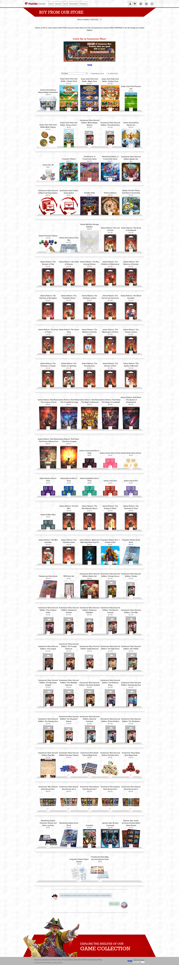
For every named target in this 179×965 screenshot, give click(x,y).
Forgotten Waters (69, 159)
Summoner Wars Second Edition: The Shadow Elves (110, 682)
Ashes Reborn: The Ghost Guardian (131, 296)
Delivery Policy (96, 959)
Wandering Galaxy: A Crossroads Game (110, 157)
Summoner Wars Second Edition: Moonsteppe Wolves (89, 122)
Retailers (83, 3)
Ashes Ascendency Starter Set (131, 123)
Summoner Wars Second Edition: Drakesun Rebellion (89, 610)
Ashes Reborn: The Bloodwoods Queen (89, 507)
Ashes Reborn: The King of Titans (48, 330)
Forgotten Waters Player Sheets (79, 860)
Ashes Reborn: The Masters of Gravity (89, 330)
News (51, 3)
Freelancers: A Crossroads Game (89, 157)
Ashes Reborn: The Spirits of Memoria (131, 364)
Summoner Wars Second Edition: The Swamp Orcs (48, 720)
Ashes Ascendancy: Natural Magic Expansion (48, 91)
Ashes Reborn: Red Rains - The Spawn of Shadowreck (131, 399)
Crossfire (89, 825)
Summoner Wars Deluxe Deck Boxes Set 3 (89, 787)
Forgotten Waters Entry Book (131, 541)
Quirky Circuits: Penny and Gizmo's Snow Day (131, 191)
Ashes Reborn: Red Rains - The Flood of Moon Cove (48, 440)
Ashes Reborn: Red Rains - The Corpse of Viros (48, 400)
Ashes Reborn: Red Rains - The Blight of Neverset (89, 400)
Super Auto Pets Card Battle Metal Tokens (48, 125)
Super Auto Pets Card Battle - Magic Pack (89, 80)
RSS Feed (86, 959)
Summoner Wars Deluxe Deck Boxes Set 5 (130, 787)
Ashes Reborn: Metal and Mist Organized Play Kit (89, 541)
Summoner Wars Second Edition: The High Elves (110, 647)
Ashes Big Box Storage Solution (89, 225)
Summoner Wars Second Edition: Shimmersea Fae (131, 683)
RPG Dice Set (68, 576)
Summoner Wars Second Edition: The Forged (48, 647)
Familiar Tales (89, 193)
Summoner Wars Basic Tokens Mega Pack (89, 754)
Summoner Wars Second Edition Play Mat (48, 754)
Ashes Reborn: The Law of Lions (110, 229)
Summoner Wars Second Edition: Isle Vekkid (131, 647)
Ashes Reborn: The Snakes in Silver (110, 507)
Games (58, 3)
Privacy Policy (67, 959)
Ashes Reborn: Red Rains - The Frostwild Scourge (69, 400)
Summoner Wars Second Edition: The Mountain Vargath (48, 682)
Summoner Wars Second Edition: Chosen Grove (110, 575)
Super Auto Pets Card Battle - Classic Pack (68, 80)
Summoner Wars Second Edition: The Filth (131, 611)
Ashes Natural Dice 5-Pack (68, 479)
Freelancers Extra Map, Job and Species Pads (100, 858)
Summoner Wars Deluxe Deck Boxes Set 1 (48, 787)
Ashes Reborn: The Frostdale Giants (68, 296)
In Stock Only (113, 73)
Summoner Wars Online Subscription (68, 191)
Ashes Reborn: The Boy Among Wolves (89, 263)
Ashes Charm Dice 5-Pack (110, 453)
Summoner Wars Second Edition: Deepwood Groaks (69, 610)
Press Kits (77, 959)
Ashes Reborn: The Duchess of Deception (48, 296)
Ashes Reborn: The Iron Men (68, 507)
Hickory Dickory (110, 193)
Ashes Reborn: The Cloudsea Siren (68, 541)
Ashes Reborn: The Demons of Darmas (131, 263)
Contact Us (46, 959)
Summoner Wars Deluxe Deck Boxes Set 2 (68, 787)
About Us (37, 959)
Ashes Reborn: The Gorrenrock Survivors (110, 296)
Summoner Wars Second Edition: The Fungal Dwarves (69, 646)
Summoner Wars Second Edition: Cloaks (131, 575)
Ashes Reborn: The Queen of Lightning (68, 364)
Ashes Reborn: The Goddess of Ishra (89, 296)
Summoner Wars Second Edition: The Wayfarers (131, 720)
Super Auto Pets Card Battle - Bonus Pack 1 (68, 123)
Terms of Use (56, 959)
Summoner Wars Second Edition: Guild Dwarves (89, 647)
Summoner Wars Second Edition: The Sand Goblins (89, 683)
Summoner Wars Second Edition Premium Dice (110, 754)
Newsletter (74, 3)
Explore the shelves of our (101, 943)
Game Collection (105, 948)
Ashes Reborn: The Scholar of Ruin (110, 364)
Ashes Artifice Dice (48, 514)
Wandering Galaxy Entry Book (68, 824)
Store (65, 3)
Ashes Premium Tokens (48, 235)
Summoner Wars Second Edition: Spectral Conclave (89, 718)
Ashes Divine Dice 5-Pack (131, 453)
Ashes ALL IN (48, 165)
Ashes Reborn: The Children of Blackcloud (110, 263)
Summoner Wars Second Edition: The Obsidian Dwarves (69, 682)
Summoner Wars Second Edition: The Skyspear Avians (69, 718)
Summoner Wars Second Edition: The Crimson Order (48, 610)
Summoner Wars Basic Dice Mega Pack (131, 754)
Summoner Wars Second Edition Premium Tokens (69, 754)
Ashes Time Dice (110, 480)
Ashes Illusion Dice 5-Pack (48, 479)
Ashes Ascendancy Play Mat (68, 238)
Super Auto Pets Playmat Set (131, 87)
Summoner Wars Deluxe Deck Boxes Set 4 (110, 787)
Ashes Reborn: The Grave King (69, 330)
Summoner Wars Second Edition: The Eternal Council (110, 610)
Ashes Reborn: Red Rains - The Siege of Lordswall (110, 400)
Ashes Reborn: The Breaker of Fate (48, 263)
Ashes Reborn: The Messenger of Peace (110, 330)
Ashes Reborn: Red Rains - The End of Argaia (69, 440)
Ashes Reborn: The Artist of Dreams (69, 263)
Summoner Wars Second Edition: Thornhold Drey (110, 123)
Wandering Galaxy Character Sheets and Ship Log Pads (48, 823)
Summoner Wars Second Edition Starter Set (89, 575)
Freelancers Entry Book (48, 576)
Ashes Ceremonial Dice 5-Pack (89, 451)
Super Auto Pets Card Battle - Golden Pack (110, 80)
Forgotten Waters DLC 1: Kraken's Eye (110, 541)
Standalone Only (98, 73)
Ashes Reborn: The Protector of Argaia (48, 364)
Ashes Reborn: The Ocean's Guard (131, 330)
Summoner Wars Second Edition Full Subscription (48, 191)
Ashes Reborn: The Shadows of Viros (131, 507)
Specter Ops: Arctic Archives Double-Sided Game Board (131, 823)
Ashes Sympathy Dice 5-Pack (89, 479)
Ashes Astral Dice (131, 480)
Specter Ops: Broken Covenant (110, 824)
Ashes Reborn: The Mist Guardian (48, 541)
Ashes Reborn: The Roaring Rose (89, 364)
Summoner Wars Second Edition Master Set (131, 157)
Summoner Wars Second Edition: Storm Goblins (110, 720)
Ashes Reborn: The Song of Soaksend (131, 229)
